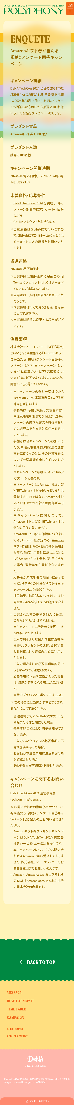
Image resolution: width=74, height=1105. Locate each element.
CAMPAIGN (15, 1018)
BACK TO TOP (41, 962)
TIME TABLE (16, 1009)
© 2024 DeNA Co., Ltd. (35, 1066)
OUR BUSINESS (15, 1029)
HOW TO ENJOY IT (20, 1001)
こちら (59, 694)
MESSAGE (14, 993)
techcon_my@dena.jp (25, 799)
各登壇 (49, 94)
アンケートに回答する (39, 1101)
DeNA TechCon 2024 (24, 88)
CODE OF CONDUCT (17, 1036)
